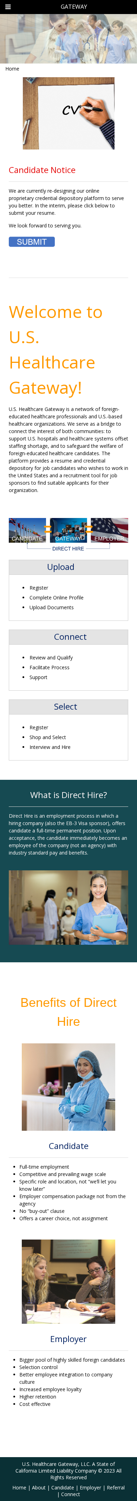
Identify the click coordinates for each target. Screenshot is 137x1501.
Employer (90, 1487)
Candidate (62, 1487)
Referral (116, 1487)
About (39, 1487)
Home (12, 68)
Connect (70, 1494)
